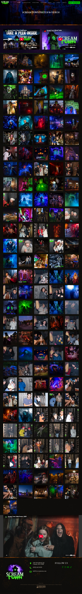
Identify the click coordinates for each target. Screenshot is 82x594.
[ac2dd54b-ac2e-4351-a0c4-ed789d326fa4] (56, 107)
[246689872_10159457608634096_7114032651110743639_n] (10, 353)
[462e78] (10, 307)
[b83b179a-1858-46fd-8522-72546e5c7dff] (10, 399)
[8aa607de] (41, 353)
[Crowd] (10, 61)
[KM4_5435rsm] (25, 215)
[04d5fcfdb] (72, 492)
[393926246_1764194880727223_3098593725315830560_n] (25, 338)
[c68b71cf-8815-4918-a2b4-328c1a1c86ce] (25, 61)
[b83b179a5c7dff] (41, 169)
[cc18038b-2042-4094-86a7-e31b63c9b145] (10, 215)
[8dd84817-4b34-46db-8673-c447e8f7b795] (56, 276)
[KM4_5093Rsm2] (56, 61)
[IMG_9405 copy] (25, 261)
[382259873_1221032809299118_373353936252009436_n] (56, 92)
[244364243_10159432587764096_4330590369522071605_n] (41, 399)
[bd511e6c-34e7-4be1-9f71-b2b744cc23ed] (41, 153)
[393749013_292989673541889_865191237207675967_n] (72, 230)
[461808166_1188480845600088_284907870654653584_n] (72, 153)
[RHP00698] (25, 184)
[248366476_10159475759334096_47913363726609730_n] (41, 307)
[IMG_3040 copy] (56, 261)
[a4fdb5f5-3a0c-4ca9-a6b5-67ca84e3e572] (56, 153)
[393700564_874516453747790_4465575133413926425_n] (72, 246)
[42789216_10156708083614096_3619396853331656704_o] (41, 461)
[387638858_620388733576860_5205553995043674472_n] (10, 338)
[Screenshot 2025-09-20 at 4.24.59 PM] (25, 122)
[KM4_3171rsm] (10, 246)
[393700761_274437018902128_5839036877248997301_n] (72, 169)
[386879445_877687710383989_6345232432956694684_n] (56, 169)
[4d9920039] (10, 122)
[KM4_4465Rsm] (25, 199)
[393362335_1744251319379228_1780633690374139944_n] (56, 323)
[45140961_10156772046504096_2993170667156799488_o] (56, 430)
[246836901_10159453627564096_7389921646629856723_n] (72, 338)
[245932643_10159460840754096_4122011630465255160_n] (72, 369)
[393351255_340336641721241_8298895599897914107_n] (10, 369)
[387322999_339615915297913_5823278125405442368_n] (10, 169)
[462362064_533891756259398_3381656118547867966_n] (72, 476)
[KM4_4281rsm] (10, 261)
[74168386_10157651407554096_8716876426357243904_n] (10, 430)
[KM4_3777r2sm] (72, 107)
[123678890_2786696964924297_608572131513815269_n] (25, 476)
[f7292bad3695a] (72, 261)
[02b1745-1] (72, 138)
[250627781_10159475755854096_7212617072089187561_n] (41, 292)
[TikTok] (71, 567)
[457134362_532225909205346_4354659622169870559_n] (10, 92)
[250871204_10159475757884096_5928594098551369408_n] (41, 276)
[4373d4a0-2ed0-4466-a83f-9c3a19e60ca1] (41, 338)
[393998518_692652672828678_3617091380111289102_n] (72, 292)
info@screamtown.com (39, 571)
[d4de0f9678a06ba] (25, 307)
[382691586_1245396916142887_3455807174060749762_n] (10, 107)
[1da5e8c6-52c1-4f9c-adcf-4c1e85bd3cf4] (10, 492)
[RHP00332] (25, 415)
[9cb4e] (72, 61)
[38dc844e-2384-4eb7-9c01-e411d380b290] (56, 138)
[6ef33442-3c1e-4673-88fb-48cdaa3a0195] (56, 199)
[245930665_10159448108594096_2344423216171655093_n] (10, 384)
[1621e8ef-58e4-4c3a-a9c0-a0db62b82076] (41, 369)
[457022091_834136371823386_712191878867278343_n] (41, 215)
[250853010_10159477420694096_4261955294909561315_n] (10, 292)
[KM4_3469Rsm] (10, 446)
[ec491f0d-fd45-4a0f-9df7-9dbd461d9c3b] (41, 92)
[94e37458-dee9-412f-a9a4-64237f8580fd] (25, 292)
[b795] (56, 307)
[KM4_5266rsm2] (56, 461)
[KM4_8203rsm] (10, 138)
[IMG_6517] (10, 230)
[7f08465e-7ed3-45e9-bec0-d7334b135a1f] (41, 199)
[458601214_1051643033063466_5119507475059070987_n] (41, 476)
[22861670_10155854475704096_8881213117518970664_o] (10, 199)
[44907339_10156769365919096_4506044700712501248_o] (56, 446)
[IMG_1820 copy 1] (41, 107)
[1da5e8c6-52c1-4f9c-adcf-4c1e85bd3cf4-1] (72, 399)
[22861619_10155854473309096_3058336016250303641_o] (72, 215)
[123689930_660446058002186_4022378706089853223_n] (41, 122)
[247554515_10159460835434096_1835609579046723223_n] (72, 323)
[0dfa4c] (41, 138)
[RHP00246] (10, 184)
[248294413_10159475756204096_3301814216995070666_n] (72, 307)
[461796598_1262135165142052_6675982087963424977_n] (72, 122)
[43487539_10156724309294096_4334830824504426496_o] (25, 461)
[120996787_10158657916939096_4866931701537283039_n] (56, 415)
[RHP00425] (41, 261)
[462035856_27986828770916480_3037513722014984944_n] (56, 230)
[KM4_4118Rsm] (56, 215)
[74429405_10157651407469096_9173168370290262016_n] (72, 415)
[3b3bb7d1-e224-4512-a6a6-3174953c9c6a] (25, 492)
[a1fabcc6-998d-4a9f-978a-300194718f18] (41, 184)
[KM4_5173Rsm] (25, 353)
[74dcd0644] (10, 507)
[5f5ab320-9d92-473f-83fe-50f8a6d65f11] (41, 76)
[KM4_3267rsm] (25, 76)
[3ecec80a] (56, 492)
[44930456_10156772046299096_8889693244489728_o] (25, 446)
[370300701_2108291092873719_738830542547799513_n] (56, 369)
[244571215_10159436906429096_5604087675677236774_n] (25, 399)
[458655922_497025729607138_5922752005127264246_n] (56, 476)
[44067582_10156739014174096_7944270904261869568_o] (72, 446)
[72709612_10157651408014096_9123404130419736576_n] (25, 430)
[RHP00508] (72, 199)
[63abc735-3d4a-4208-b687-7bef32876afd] (72, 384)
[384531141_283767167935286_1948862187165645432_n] (72, 184)
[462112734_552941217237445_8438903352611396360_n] (41, 61)
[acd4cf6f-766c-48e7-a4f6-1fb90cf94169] (41, 492)
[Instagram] (65, 567)
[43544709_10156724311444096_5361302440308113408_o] (10, 461)
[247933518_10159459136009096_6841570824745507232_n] (10, 323)
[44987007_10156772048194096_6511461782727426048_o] (72, 430)
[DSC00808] (56, 76)
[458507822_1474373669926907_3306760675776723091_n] (25, 107)
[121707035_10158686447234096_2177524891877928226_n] (41, 415)
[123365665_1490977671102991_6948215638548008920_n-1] (10, 476)
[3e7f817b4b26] (72, 92)
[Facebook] (63, 567)
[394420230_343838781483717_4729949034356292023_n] (41, 384)
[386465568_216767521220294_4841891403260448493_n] (25, 138)
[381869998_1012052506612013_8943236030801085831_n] (72, 76)
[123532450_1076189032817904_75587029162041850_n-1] (10, 415)
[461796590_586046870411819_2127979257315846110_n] (25, 169)
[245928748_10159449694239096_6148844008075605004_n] (25, 384)
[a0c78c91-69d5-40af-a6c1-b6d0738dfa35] (56, 122)
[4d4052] (72, 276)
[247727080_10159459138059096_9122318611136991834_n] (41, 323)
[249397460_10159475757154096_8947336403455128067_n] (56, 292)
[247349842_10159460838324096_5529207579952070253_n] (56, 338)
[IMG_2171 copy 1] (25, 276)
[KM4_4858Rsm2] (25, 92)
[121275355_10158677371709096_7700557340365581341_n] (41, 230)
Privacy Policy (41, 583)
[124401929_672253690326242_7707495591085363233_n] (25, 153)
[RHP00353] (10, 76)
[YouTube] (68, 567)
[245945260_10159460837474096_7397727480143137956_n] (56, 353)
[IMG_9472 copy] (41, 246)
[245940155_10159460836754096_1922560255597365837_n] (25, 369)
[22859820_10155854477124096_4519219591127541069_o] (25, 246)
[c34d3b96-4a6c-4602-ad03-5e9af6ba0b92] (25, 230)
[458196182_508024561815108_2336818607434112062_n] (41, 430)
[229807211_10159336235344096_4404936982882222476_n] (56, 399)
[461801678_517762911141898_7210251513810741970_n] (10, 153)
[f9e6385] (56, 184)
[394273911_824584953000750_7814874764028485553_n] (10, 276)
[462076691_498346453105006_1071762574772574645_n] (25, 323)
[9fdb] (72, 353)
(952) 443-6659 (37, 567)
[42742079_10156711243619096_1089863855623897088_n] (72, 461)
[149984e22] (56, 384)
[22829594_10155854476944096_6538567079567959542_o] (56, 246)
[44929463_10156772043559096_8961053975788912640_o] (41, 446)
